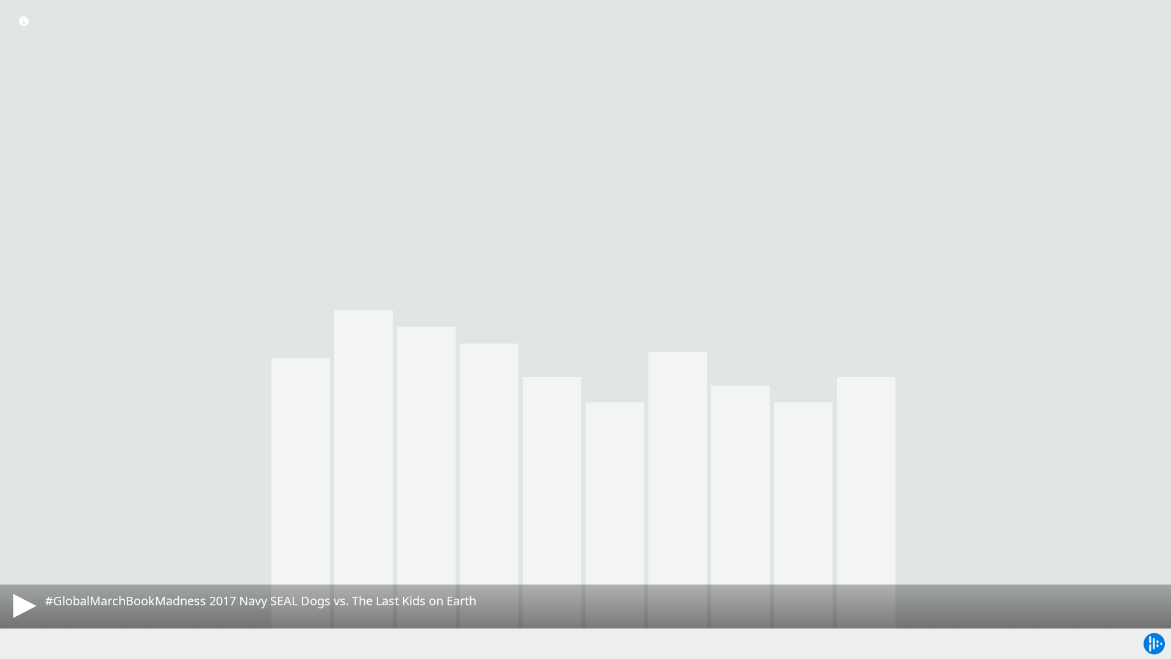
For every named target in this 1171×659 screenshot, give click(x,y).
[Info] (24, 21)
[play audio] (22, 605)
